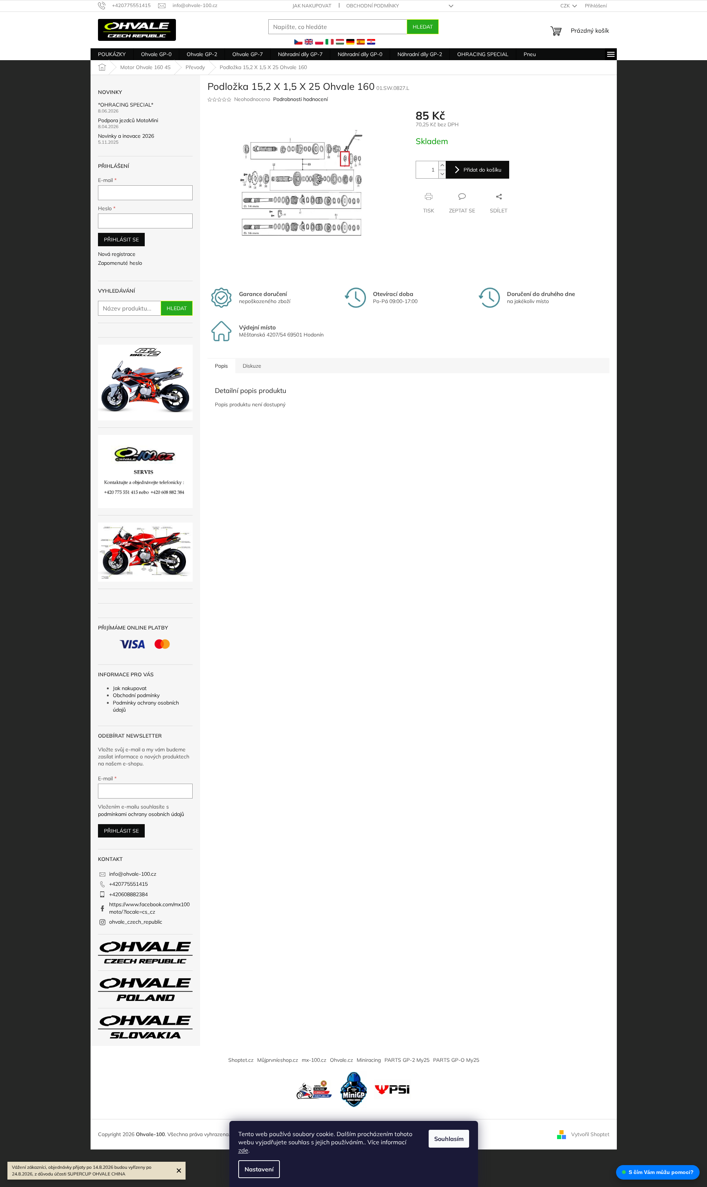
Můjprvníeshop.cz (277, 1060)
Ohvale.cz (341, 1060)
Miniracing (369, 1060)
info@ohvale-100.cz (132, 874)
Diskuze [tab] (252, 365)
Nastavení (259, 1169)
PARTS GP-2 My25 (406, 1060)
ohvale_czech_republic (135, 921)
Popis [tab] (221, 365)
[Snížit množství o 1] (442, 174)
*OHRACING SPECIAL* (125, 105)
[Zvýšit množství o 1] (442, 165)
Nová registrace (116, 254)
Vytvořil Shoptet (590, 1134)
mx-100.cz (314, 1060)
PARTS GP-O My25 (456, 1060)
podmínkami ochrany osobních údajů (141, 814)
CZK (565, 6)
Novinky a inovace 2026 (126, 136)
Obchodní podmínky (372, 6)
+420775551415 (128, 884)
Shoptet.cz (240, 1060)
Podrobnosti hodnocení (300, 99)
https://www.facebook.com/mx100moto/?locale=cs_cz (149, 908)
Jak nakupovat (311, 6)
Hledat (423, 26)
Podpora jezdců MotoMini (128, 120)
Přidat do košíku (482, 169)
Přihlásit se (121, 239)
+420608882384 (128, 894)
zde (243, 1150)
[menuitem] (112, 54)
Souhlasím (449, 1138)
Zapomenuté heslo (120, 263)
